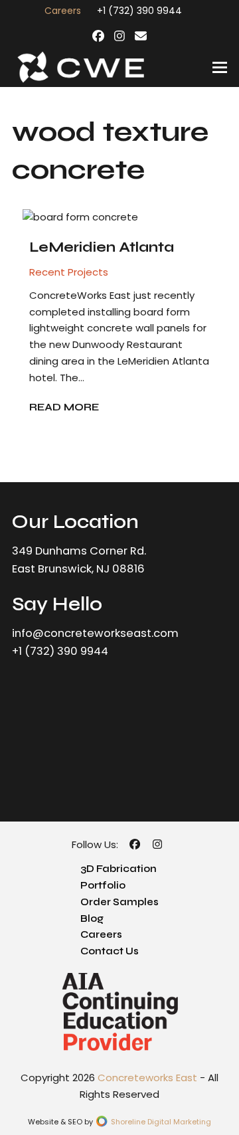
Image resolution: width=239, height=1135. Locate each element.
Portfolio (102, 885)
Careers (101, 934)
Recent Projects (68, 272)
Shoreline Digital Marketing (160, 1121)
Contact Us (109, 951)
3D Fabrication (118, 869)
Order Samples (119, 902)
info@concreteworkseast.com (95, 633)
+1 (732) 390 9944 (139, 10)
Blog (92, 918)
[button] (219, 67)
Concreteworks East (147, 1078)
